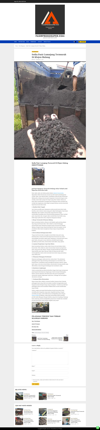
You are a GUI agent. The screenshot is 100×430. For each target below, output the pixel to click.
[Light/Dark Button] (75, 41)
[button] (77, 42)
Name (33, 366)
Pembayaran (33, 41)
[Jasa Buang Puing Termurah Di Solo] (19, 412)
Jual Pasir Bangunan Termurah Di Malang (42, 332)
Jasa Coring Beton (74, 418)
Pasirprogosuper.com (50, 36)
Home (15, 41)
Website (33, 375)
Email (33, 370)
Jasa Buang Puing (27, 418)
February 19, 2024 (40, 59)
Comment (34, 350)
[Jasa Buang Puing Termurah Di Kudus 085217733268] (19, 421)
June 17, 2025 (50, 398)
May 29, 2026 (50, 423)
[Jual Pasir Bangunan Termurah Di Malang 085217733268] (43, 412)
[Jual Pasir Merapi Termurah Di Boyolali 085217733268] (43, 421)
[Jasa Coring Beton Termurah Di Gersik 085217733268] (66, 421)
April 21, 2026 (27, 398)
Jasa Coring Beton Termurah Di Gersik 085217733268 (76, 421)
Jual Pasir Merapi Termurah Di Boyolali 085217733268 (54, 421)
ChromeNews (53, 428)
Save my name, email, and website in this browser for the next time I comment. (48, 380)
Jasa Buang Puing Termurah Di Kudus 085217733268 (29, 421)
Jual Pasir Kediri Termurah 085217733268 (54, 396)
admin (34, 59)
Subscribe (83, 41)
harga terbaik (35, 295)
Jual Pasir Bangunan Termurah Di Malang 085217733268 (53, 412)
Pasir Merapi (50, 419)
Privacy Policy (47, 41)
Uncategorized (50, 409)
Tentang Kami (21, 41)
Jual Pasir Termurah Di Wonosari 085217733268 (29, 396)
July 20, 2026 (74, 414)
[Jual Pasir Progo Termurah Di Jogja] (66, 412)
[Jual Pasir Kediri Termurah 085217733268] (43, 396)
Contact (40, 41)
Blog (27, 41)
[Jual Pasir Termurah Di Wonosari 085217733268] (19, 396)
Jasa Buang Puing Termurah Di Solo (28, 412)
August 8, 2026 (28, 414)
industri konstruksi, (58, 193)
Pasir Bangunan (35, 51)
